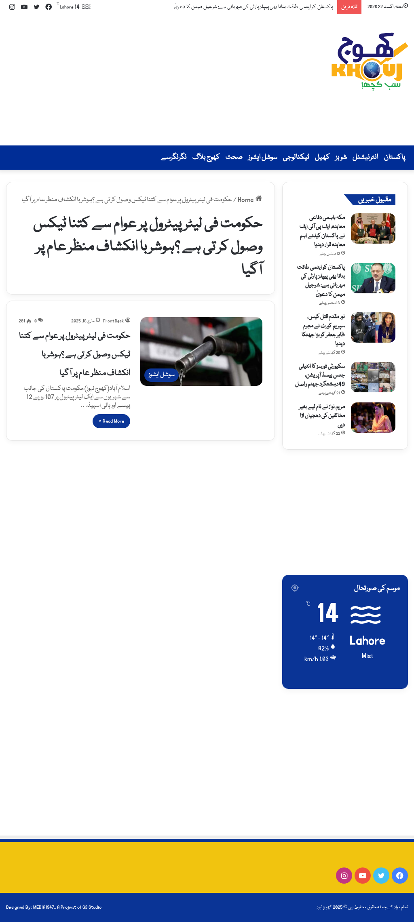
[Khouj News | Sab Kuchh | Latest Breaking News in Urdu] (369, 61)
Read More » (111, 421)
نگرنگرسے (174, 157)
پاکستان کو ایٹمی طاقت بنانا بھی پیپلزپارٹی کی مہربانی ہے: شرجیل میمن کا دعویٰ (245, 7)
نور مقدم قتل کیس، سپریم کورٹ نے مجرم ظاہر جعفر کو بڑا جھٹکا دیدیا (323, 330)
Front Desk (113, 321)
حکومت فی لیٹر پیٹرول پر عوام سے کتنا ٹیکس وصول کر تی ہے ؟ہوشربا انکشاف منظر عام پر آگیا (74, 354)
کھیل (322, 157)
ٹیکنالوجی (296, 157)
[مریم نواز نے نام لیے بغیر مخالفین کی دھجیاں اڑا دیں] (373, 417)
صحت (234, 157)
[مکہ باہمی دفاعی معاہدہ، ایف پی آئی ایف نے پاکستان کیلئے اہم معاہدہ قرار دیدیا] (373, 228)
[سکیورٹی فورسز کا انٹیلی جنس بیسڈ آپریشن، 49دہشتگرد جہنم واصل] (373, 377)
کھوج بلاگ (206, 157)
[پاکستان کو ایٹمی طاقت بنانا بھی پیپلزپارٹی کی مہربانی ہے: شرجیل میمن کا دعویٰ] (373, 278)
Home (247, 200)
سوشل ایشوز (262, 157)
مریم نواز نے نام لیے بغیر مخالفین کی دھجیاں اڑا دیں (322, 415)
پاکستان (394, 157)
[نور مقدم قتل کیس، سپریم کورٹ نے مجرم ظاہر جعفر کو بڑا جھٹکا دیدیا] (373, 327)
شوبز (341, 157)
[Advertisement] (138, 80)
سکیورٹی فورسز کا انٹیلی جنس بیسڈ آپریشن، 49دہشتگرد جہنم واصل (320, 375)
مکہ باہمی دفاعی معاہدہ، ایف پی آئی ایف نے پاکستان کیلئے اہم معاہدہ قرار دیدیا (322, 231)
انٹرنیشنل (365, 157)
